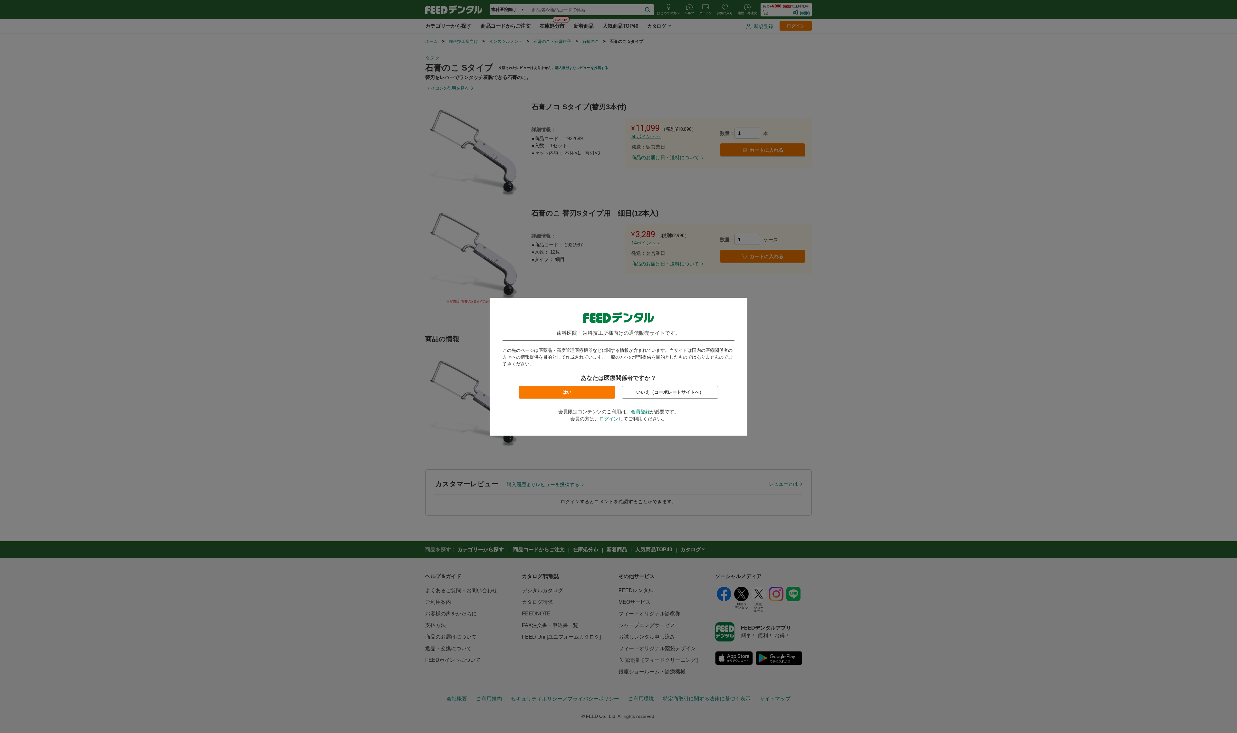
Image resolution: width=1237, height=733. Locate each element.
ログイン (608, 418)
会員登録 (640, 411)
